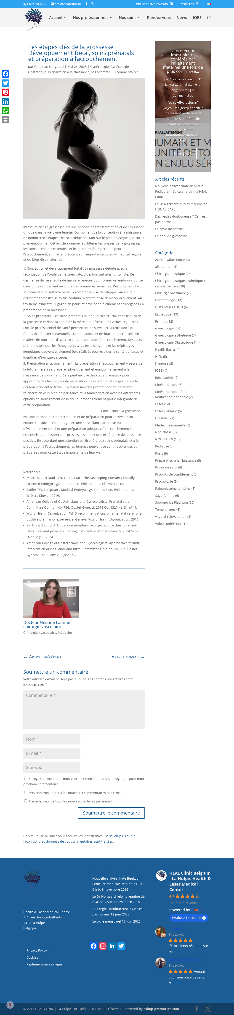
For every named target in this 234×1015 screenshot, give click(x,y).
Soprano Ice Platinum (171, 502)
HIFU (158, 356)
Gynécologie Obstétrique (174, 342)
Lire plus (183, 153)
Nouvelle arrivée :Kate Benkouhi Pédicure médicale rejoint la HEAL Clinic (181, 191)
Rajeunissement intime (173, 488)
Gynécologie (99, 66)
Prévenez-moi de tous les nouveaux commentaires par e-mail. (76, 793)
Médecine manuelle (170, 425)
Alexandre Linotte (184, 959)
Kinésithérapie (166, 384)
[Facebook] (5, 74)
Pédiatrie (162, 446)
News (182, 18)
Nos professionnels (90, 18)
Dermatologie (165, 300)
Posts (159, 453)
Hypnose (161, 363)
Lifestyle (161, 418)
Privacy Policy (37, 950)
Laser (159, 404)
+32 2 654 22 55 (37, 4)
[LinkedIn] (5, 101)
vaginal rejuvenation (170, 516)
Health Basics (165, 349)
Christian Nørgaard (49, 66)
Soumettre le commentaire (111, 813)
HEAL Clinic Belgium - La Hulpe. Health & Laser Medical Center (190, 881)
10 (200, 162)
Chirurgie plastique (170, 273)
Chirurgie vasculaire (170, 293)
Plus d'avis (183, 988)
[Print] (5, 119)
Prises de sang (166, 467)
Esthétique (163, 314)
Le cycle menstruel (169, 229)
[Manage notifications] (10, 1005)
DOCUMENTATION (169, 307)
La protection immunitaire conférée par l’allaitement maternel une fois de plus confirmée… (183, 61)
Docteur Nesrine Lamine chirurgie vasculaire (46, 624)
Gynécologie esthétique (173, 335)
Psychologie (164, 481)
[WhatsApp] (5, 110)
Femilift (161, 321)
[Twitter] (5, 83)
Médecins (65, 632)
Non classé (163, 432)
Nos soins (127, 18)
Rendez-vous (159, 18)
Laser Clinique (166, 411)
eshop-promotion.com (161, 1009)
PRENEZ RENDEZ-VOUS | (156, 4)
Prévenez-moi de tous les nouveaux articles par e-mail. (71, 801)
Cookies (33, 957)
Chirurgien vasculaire (39, 632)
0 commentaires (126, 72)
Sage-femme (100, 72)
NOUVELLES (164, 439)
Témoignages (165, 509)
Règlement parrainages (44, 964)
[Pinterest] (5, 92)
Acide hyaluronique (170, 260)
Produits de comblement (174, 474)
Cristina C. (177, 928)
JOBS (197, 18)
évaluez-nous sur (186, 917)
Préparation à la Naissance (68, 72)
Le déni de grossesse (171, 236)
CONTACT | (192, 4)
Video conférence (168, 523)
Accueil (55, 18)
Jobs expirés (164, 377)
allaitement (192, 84)
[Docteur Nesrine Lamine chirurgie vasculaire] (51, 598)
